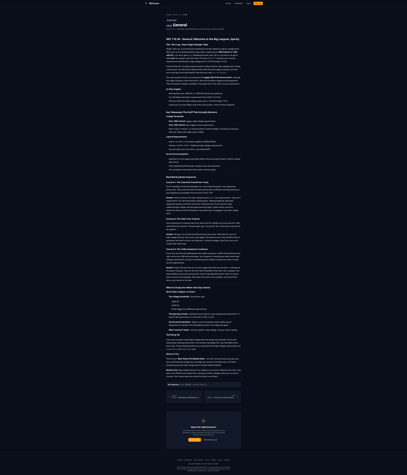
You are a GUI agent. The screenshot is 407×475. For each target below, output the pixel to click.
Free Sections (198, 460)
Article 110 (177, 15)
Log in (249, 3)
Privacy (213, 460)
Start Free (258, 3)
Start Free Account (210, 440)
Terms (207, 460)
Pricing (228, 3)
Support (227, 460)
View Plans (196, 440)
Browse (168, 15)
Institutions (239, 3)
